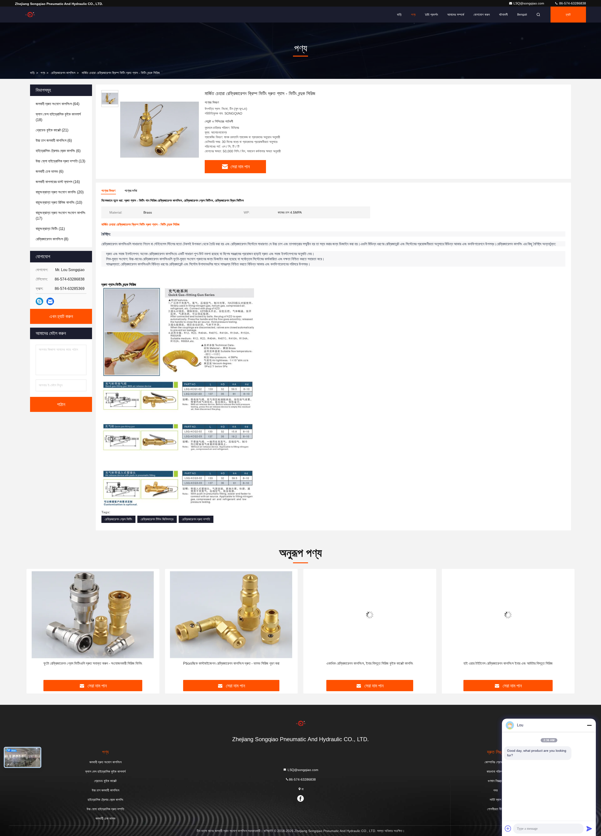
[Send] (589, 828)
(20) (60, 192)
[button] (35, 625)
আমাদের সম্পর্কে (455, 14)
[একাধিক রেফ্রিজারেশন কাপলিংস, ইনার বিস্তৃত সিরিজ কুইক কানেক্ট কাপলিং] (370, 615)
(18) (58, 117)
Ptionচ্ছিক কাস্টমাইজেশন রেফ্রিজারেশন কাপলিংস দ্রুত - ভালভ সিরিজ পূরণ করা (231, 663)
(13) (60, 161)
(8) (52, 239)
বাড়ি (399, 14)
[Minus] (589, 725)
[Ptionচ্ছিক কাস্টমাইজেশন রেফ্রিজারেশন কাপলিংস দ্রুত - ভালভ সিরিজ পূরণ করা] (231, 615)
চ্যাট (568, 14)
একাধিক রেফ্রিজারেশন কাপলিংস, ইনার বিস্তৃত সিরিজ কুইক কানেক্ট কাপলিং (369, 663)
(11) (50, 229)
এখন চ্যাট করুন (61, 316)
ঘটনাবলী (503, 14)
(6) (54, 140)
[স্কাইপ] (39, 301)
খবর (495, 790)
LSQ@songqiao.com (529, 3)
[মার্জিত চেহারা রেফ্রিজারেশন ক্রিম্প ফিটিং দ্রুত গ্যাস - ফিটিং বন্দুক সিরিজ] (159, 129)
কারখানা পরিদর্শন (495, 771)
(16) (58, 182)
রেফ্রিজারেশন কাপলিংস (63, 73)
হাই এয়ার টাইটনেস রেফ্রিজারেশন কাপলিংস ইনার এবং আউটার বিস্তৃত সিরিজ (508, 663)
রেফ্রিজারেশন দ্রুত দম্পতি (196, 519)
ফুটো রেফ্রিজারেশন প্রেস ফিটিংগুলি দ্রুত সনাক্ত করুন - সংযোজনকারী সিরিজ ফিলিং (92, 663)
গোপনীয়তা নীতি (495, 809)
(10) (59, 202)
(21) (52, 130)
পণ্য (413, 14)
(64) (57, 104)
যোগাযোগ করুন (482, 14)
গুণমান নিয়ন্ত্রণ (495, 781)
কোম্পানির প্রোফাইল (496, 762)
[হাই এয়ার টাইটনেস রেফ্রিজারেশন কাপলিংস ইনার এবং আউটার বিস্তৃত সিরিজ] (508, 615)
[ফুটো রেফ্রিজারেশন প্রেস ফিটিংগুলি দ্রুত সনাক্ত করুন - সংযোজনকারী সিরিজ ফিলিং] (93, 615)
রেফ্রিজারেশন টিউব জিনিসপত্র (157, 519)
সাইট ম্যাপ (495, 799)
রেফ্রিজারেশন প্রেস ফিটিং (118, 519)
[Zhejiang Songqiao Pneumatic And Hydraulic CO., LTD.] (30, 14)
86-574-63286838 (572, 3)
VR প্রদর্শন (431, 14)
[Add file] (508, 828)
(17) (60, 215)
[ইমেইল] (50, 301)
